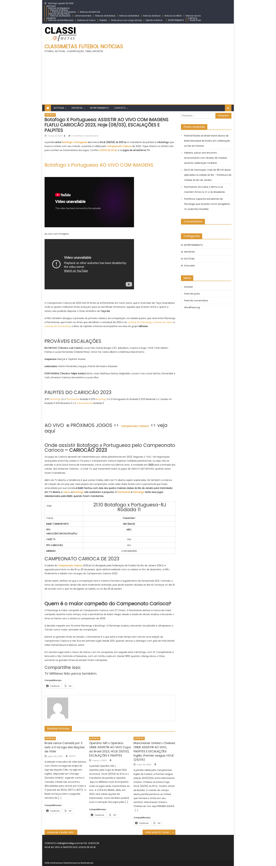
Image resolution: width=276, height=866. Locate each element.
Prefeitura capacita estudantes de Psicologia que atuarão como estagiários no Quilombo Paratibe (207, 204)
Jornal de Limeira (83, 15)
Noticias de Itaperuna (58, 8)
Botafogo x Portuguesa (74, 142)
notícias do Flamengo (139, 322)
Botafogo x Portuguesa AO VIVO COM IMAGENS (99, 165)
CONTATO (192, 18)
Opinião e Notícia (154, 20)
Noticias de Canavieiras (64, 12)
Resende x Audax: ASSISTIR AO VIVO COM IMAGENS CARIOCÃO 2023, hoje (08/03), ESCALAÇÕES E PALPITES (63, 832)
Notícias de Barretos (129, 15)
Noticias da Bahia (59, 10)
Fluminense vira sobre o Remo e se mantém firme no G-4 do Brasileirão (204, 189)
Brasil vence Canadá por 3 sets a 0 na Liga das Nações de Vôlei (65, 747)
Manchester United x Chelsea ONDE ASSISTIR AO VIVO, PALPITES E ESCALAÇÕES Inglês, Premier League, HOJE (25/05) (154, 751)
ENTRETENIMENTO (176, 20)
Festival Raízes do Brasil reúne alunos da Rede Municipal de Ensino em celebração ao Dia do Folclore (207, 140)
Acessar (188, 286)
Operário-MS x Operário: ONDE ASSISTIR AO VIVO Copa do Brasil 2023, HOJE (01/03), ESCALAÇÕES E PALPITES (110, 749)
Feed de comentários (196, 300)
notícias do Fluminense (57, 326)
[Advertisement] (138, 77)
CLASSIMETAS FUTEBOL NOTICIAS (84, 46)
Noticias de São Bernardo (60, 20)
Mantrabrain (87, 862)
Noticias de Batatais (105, 15)
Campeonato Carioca (70, 565)
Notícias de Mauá (152, 15)
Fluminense (72, 399)
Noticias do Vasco (86, 20)
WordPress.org (192, 307)
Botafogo (101, 399)
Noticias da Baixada (60, 15)
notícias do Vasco (163, 322)
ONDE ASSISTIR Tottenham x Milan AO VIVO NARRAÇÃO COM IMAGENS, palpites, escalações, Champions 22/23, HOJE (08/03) (160, 832)
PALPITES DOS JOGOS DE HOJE (79, 847)
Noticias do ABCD (173, 15)
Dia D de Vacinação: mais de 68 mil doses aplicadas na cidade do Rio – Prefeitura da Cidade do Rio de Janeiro (207, 175)
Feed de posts (192, 293)
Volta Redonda (85, 403)
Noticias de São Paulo (59, 13)
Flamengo (55, 399)
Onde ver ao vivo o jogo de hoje (126, 20)
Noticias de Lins (193, 15)
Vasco (66, 492)
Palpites (103, 20)
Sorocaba (189, 265)
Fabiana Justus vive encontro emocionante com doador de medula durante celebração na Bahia (205, 158)
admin (72, 756)
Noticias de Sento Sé (90, 12)
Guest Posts (195, 20)
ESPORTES (51, 18)
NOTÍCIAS (51, 6)
